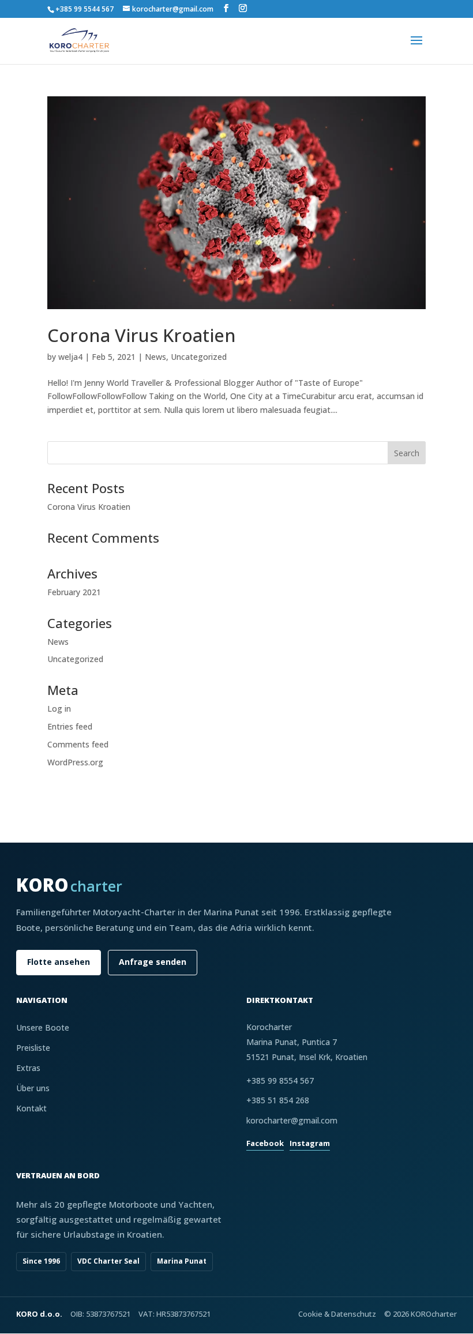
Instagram (310, 1143)
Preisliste (33, 1047)
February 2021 (74, 592)
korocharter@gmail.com (291, 1120)
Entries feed (69, 726)
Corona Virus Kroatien (141, 335)
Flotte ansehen (58, 961)
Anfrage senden (152, 961)
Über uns (33, 1088)
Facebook (265, 1143)
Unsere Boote (42, 1027)
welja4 (70, 356)
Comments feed (77, 744)
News (155, 356)
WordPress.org (75, 762)
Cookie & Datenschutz (337, 1314)
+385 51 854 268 (277, 1100)
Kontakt (31, 1108)
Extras (28, 1067)
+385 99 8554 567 (280, 1080)
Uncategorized (199, 356)
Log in (59, 708)
